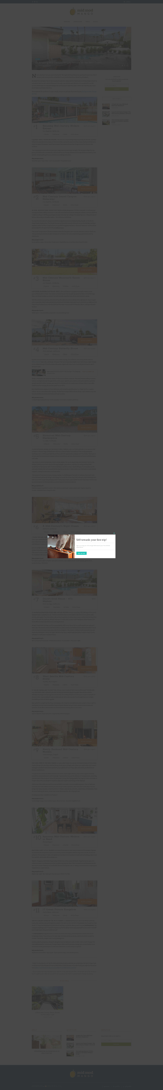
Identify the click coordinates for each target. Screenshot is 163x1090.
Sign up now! (81, 553)
